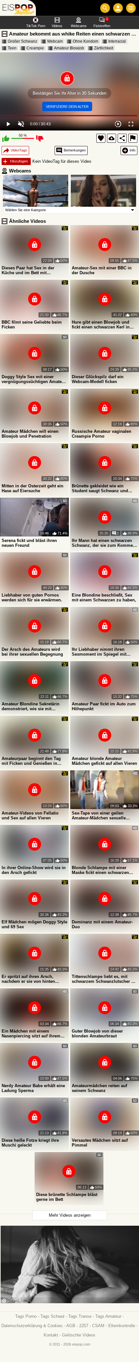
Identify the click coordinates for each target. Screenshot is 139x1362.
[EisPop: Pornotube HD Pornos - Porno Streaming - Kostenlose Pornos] (18, 8)
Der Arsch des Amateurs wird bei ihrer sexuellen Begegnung (32, 652)
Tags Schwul (52, 1316)
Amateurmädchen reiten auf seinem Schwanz (99, 1088)
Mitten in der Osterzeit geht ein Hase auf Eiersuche (32, 488)
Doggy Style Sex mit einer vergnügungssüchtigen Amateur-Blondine (34, 379)
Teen (12, 48)
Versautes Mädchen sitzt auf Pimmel (100, 1143)
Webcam (55, 41)
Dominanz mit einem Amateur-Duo (102, 924)
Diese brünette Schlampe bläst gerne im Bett (66, 1197)
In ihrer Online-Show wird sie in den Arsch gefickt (34, 870)
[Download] (111, 138)
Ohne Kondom (85, 41)
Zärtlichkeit (103, 48)
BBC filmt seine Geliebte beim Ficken (32, 324)
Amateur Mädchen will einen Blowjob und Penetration (30, 434)
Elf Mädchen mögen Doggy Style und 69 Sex (34, 924)
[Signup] (118, 8)
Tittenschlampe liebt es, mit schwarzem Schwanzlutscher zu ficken (104, 979)
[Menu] (131, 8)
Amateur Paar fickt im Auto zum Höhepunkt (104, 706)
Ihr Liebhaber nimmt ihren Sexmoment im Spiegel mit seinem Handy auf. (99, 652)
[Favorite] (100, 138)
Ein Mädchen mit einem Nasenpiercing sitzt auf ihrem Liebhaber (31, 1033)
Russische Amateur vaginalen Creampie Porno (101, 434)
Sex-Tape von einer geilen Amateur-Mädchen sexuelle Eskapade (99, 815)
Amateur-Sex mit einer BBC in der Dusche (102, 270)
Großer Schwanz (22, 41)
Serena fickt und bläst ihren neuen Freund (29, 543)
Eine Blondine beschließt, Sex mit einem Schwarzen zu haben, (104, 597)
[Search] (105, 8)
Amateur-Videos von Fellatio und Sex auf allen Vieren (30, 815)
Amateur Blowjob (69, 48)
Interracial (117, 41)
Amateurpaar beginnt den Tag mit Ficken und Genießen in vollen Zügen (31, 761)
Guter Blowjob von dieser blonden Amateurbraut (97, 1033)
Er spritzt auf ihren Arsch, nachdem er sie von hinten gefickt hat (28, 979)
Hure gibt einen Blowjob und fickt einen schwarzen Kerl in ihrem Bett (101, 324)
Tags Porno (26, 1316)
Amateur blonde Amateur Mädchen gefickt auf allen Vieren (104, 761)
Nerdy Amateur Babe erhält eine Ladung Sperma (33, 1088)
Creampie (35, 48)
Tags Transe (79, 1316)
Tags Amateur (108, 1316)
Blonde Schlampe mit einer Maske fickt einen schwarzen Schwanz (100, 870)
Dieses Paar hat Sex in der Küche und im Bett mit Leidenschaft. (28, 270)
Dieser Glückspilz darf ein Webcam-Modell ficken (97, 379)
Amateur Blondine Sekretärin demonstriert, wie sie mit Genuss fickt (30, 706)
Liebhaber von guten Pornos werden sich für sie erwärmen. (32, 597)
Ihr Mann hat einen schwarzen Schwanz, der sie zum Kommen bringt (103, 543)
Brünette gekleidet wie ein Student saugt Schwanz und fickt (100, 488)
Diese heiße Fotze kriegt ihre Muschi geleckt (30, 1143)
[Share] (122, 138)
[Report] (132, 138)
